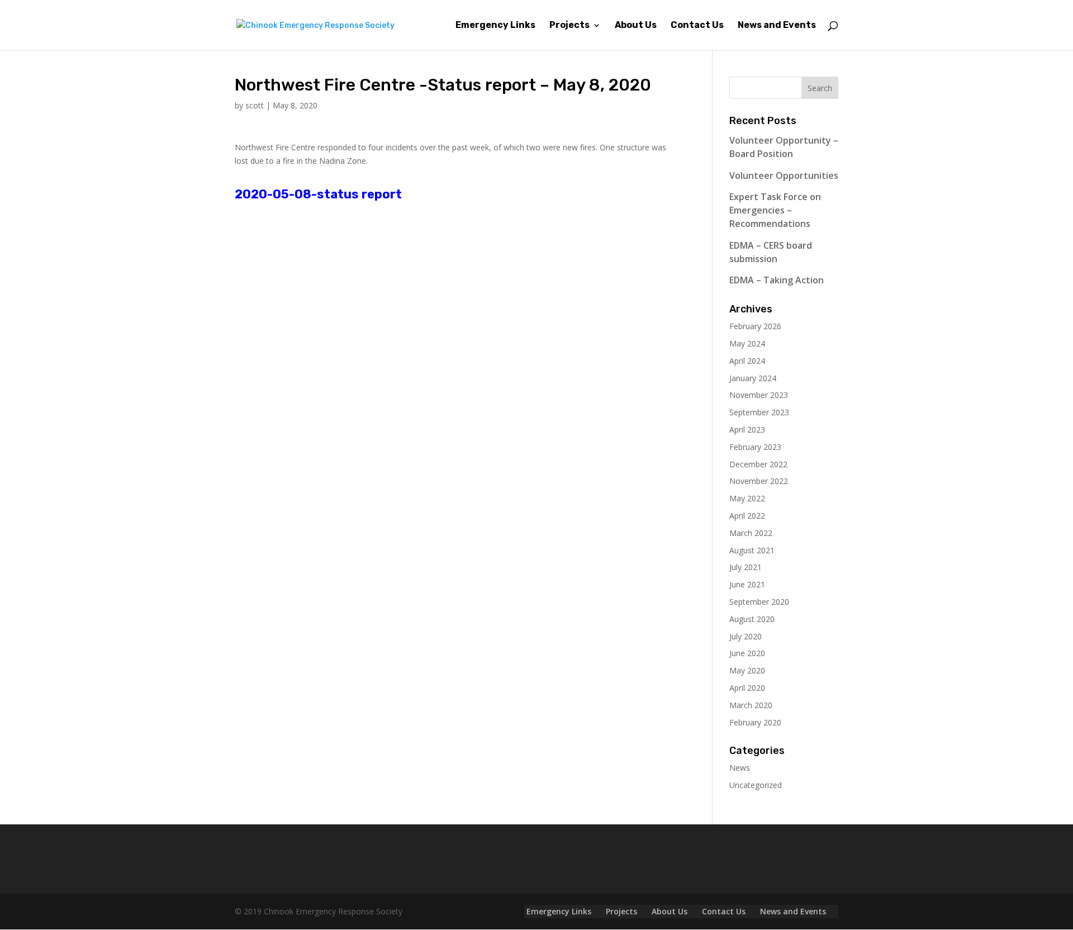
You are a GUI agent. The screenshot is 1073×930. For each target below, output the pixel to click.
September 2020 (759, 601)
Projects (569, 25)
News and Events (777, 25)
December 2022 (758, 464)
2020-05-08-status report (318, 194)
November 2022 (758, 481)
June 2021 (747, 584)
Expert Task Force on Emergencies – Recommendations (775, 210)
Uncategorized (755, 785)
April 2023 (747, 429)
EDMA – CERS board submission (770, 252)
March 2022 (750, 533)
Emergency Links (495, 25)
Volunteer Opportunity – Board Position (783, 147)
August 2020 (752, 619)
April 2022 (747, 515)
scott (254, 105)
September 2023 (759, 412)
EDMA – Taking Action (776, 280)
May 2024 (747, 343)
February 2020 (755, 722)
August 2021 (752, 550)
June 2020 (747, 653)
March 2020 (750, 705)
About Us (636, 25)
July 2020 (745, 636)
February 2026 (755, 326)
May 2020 (747, 670)
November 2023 (758, 395)
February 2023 (755, 447)
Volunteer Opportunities (783, 175)
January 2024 (752, 378)
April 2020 (747, 687)
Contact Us (697, 25)
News (739, 767)
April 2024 (747, 360)
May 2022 (747, 498)
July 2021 (745, 567)
